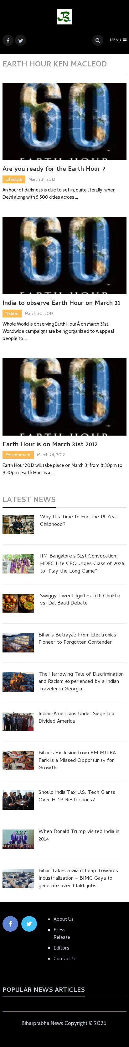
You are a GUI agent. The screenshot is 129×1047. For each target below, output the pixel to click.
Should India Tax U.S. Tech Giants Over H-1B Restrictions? (77, 796)
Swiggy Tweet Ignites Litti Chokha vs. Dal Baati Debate (80, 600)
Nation (12, 313)
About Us (64, 920)
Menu (115, 40)
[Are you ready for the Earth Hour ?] (64, 121)
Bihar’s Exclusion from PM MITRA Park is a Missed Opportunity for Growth (77, 761)
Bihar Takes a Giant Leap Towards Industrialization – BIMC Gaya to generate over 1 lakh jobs (78, 879)
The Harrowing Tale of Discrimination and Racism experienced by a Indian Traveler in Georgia (81, 682)
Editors (61, 949)
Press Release (62, 934)
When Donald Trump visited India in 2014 (79, 836)
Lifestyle (14, 179)
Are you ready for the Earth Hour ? (54, 170)
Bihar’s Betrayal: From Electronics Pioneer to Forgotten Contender (77, 639)
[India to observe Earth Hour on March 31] (64, 255)
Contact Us (66, 959)
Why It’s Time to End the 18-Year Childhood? (78, 521)
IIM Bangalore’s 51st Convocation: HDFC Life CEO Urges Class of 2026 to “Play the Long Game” (82, 564)
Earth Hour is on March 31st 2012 (50, 445)
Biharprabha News (42, 1023)
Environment (18, 455)
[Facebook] (10, 924)
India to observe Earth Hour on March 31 (61, 304)
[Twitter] (29, 924)
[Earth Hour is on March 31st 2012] (64, 397)
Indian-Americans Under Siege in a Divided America (76, 718)
